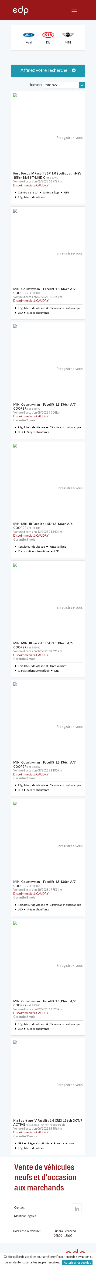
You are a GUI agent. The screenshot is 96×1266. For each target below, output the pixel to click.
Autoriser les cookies (77, 1262)
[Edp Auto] (21, 10)
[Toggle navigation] (75, 10)
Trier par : (35, 85)
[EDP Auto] (77, 1208)
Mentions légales (25, 1216)
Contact (19, 1207)
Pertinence (51, 85)
